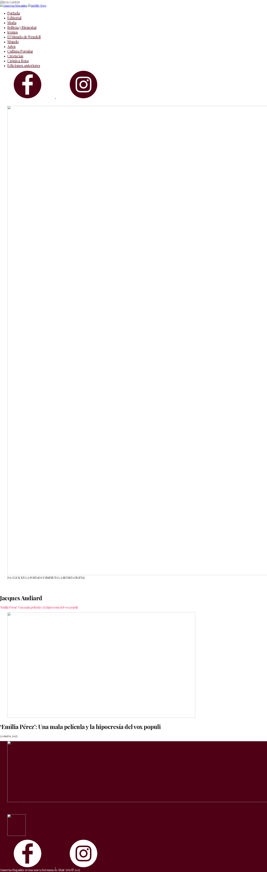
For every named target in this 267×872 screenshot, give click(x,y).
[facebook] (28, 96)
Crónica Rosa (18, 60)
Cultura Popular (20, 51)
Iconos (12, 32)
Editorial (14, 17)
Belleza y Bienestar (22, 27)
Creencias (15, 55)
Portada (13, 12)
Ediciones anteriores (23, 65)
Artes (11, 46)
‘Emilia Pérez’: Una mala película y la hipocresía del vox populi (39, 607)
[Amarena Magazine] (37, 6)
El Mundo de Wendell (24, 36)
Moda (11, 22)
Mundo (13, 41)
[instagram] (83, 96)
